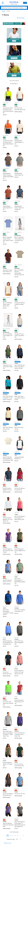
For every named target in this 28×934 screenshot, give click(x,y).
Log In (25, 2)
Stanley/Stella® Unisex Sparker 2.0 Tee (7, 208)
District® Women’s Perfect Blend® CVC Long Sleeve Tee (8, 642)
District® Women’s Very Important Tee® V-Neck (8, 550)
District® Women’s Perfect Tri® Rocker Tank (8, 764)
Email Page (21, 18)
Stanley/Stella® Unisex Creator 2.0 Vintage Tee (19, 208)
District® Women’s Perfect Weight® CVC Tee (20, 550)
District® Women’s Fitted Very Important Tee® (8, 825)
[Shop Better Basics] (14, 52)
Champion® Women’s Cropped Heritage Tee (20, 304)
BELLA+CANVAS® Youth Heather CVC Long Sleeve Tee (19, 239)
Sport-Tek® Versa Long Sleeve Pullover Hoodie (20, 398)
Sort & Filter (14, 83)
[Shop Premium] (14, 70)
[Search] (25, 8)
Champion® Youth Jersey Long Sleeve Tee (19, 335)
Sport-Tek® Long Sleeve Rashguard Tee (19, 642)
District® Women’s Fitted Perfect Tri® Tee (19, 702)
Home (3, 11)
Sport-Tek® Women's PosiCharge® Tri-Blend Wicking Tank (20, 518)
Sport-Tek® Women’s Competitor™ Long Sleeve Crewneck (8, 398)
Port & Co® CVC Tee (20, 793)
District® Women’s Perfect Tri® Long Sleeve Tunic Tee (19, 672)
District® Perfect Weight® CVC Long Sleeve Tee (7, 519)
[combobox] (18, 839)
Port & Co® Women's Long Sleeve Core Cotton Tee (20, 734)
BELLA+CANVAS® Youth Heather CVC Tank (8, 335)
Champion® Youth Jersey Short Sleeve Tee (8, 366)
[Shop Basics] (14, 35)
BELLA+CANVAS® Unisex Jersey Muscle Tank (7, 304)
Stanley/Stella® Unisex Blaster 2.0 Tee (19, 142)
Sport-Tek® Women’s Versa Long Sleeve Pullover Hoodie (20, 366)
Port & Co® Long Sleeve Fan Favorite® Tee (8, 703)
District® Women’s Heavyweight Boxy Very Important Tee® (8, 458)
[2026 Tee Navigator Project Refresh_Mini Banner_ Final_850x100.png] (14, 23)
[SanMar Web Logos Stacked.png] (14, 3)
